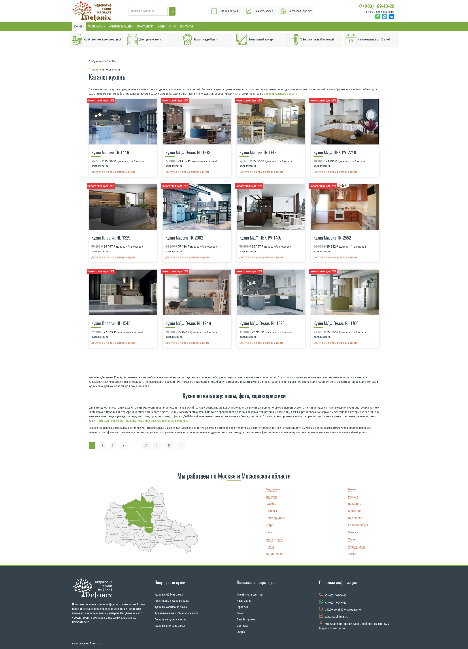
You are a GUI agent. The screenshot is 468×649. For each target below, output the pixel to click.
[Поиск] (172, 11)
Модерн (182, 420)
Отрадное (354, 511)
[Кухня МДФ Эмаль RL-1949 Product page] (197, 292)
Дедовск (271, 511)
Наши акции (244, 600)
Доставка (242, 625)
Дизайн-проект (246, 619)
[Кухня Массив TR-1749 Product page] (271, 121)
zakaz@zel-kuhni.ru (336, 616)
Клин (269, 532)
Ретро (119, 420)
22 (169, 445)
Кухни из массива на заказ (170, 607)
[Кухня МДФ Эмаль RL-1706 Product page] (345, 292)
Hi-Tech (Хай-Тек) (104, 420)
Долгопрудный (275, 518)
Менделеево (274, 554)
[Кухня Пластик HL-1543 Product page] (123, 292)
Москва (353, 496)
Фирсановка (356, 546)
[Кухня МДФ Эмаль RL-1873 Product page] (197, 121)
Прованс (130, 420)
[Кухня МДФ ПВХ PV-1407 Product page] (271, 207)
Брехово (271, 496)
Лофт (139, 420)
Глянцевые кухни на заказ (170, 619)
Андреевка (273, 489)
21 (157, 445)
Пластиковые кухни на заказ (172, 600)
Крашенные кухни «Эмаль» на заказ (176, 613)
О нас (172, 26)
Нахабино (354, 504)
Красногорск (274, 539)
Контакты (186, 26)
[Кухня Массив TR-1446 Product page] (123, 121)
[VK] (391, 16)
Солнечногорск (358, 525)
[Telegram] (384, 16)
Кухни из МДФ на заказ (168, 594)
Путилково (355, 518)
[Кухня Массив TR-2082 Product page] (197, 207)
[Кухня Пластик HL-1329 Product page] (123, 207)
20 (145, 445)
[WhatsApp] (377, 16)
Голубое (271, 504)
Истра (269, 525)
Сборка (241, 632)
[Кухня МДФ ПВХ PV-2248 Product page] (345, 121)
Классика (150, 420)
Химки (352, 554)
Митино (353, 489)
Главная (94, 69)
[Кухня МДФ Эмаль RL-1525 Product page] (271, 292)
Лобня (270, 546)
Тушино (353, 539)
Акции (161, 26)
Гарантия (242, 607)
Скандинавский (166, 420)
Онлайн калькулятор (250, 594)
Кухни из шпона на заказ (169, 625)
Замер (240, 613)
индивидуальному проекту (280, 93)
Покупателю (145, 26)
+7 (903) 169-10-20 (335, 595)
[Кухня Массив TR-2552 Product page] (345, 207)
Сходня (353, 532)
